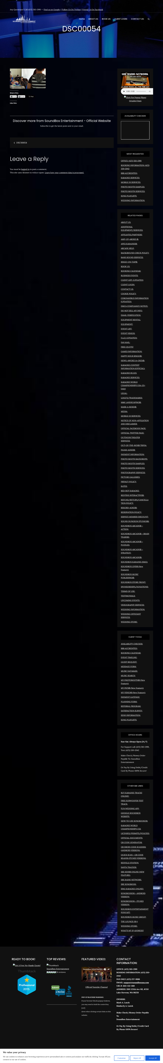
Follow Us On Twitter (71, 9)
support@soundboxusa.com (136, 982)
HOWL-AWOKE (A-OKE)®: (133, 360)
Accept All (153, 1058)
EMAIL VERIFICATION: (131, 315)
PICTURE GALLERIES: (130, 477)
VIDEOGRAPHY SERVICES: (132, 605)
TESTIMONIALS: (128, 596)
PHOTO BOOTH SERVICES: (133, 191)
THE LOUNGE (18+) (129, 921)
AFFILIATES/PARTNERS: (131, 234)
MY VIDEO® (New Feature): (133, 692)
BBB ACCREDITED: (129, 173)
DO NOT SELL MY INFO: (131, 310)
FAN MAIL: (125, 342)
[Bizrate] (127, 1040)
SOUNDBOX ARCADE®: (131, 557)
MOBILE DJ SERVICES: (131, 182)
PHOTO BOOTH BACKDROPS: (134, 459)
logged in (25, 169)
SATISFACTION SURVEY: (131, 711)
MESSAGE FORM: (128, 666)
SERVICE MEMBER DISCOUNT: (134, 517)
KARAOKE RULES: (129, 373)
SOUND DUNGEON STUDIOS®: (135, 521)
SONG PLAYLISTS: (129, 196)
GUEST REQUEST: (129, 662)
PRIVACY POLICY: (129, 481)
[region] (81, 1056)
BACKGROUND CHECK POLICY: (135, 253)
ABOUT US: (93, 19)
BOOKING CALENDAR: (131, 271)
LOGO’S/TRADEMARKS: (131, 398)
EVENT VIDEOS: (128, 333)
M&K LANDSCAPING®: (131, 402)
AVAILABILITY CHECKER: (132, 644)
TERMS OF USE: (128, 591)
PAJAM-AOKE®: (128, 450)
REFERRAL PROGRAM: (131, 706)
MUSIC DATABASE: (129, 671)
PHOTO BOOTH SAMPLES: (133, 187)
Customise (122, 1058)
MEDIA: (124, 411)
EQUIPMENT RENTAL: (131, 320)
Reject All (137, 1058)
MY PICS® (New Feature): (132, 688)
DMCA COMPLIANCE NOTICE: (134, 306)
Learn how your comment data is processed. (64, 172)
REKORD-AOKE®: (129, 507)
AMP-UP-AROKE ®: (130, 239)
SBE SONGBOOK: (128, 884)
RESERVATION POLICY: (131, 512)
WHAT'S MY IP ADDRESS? (132, 930)
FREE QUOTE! (127, 347)
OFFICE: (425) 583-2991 (131, 161)
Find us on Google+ (52, 9)
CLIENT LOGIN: (120, 19)
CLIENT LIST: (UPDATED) (132, 280)
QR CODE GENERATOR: (131, 842)
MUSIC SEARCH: (128, 675)
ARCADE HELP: (127, 248)
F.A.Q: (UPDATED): (129, 338)
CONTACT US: (137, 19)
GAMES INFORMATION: (131, 351)
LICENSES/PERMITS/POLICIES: (135, 833)
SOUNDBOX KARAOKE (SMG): (134, 562)
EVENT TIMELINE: (129, 657)
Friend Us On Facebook (92, 9)
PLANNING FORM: (129, 701)
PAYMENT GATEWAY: (130, 697)
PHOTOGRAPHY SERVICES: (133, 472)
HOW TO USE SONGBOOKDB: (134, 821)
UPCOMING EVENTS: (130, 600)
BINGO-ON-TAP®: (129, 262)
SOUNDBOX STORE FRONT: (133, 582)
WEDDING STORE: (129, 622)
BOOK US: (106, 19)
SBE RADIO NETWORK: (131, 879)
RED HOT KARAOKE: (130, 491)
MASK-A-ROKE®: (129, 407)
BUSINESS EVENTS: (129, 275)
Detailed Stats (135, 101)
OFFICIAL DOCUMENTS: (132, 838)
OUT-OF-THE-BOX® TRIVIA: (134, 445)
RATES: (124, 486)
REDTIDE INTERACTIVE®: (132, 495)
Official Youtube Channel (96, 987)
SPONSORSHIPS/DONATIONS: (134, 587)
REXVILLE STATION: (130, 863)
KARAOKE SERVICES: (130, 178)
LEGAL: (124, 393)
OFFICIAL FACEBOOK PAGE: (133, 428)
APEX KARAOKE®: (129, 244)
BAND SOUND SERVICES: (132, 257)
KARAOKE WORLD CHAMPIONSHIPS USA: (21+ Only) (133, 385)
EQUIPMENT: (127, 324)
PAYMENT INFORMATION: (132, 454)
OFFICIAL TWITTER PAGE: (132, 433)
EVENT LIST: (126, 329)
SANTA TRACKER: (129, 867)
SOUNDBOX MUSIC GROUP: (133, 917)
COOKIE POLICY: (128, 293)
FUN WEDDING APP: (130, 808)
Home (82, 19)
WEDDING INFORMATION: (133, 200)
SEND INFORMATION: (131, 715)
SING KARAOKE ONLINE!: (132, 889)
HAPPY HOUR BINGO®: (131, 356)
